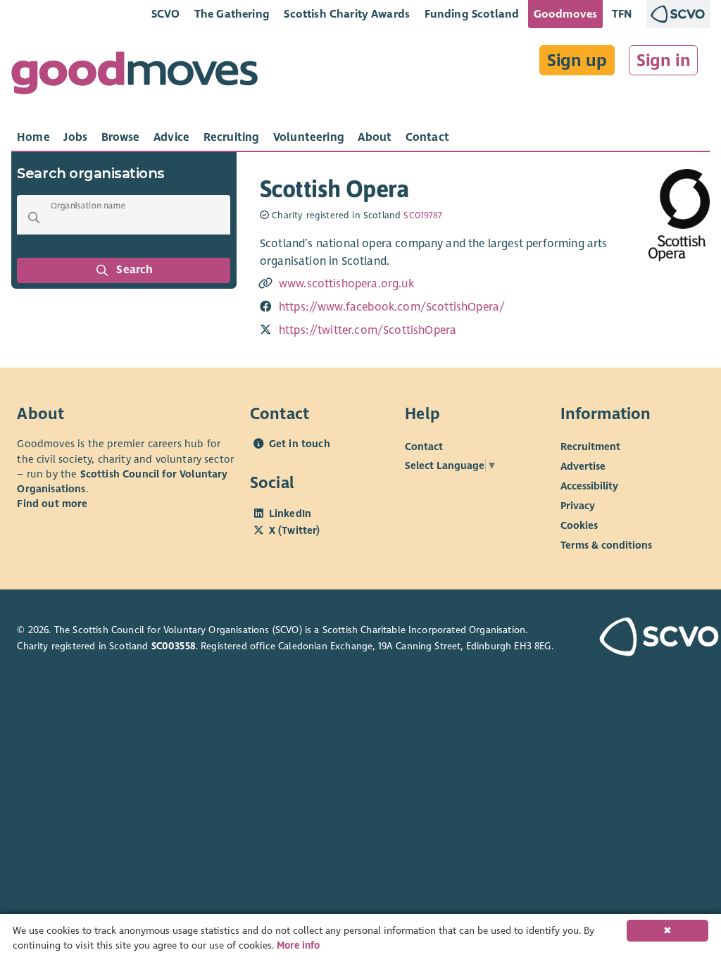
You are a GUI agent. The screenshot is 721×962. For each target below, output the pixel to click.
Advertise (583, 466)
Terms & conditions (606, 545)
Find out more (52, 503)
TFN (622, 13)
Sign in (664, 60)
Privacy (577, 505)
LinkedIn (290, 513)
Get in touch (299, 443)
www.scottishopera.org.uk (346, 284)
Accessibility (589, 486)
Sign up (577, 60)
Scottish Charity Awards (347, 13)
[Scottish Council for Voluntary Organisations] (651, 638)
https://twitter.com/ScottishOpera (367, 330)
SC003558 (173, 646)
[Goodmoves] (134, 76)
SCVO (165, 13)
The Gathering (232, 13)
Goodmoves (565, 13)
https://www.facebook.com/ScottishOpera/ (392, 307)
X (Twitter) (294, 530)
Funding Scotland (472, 13)
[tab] (33, 137)
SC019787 (422, 215)
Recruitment (590, 446)
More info (298, 945)
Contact (424, 446)
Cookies (579, 525)
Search (135, 270)
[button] (33, 217)
